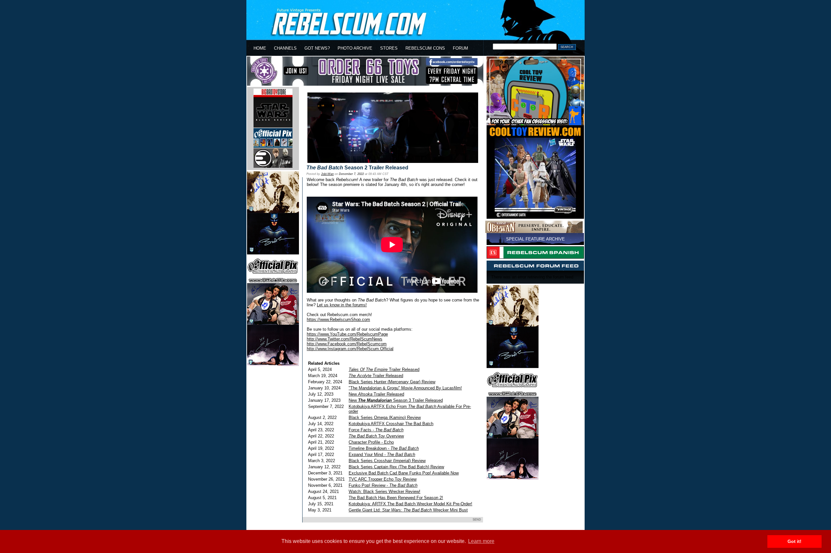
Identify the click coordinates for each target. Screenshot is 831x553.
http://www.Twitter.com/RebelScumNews (344, 339)
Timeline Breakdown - (384, 448)
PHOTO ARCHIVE (355, 48)
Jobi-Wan (327, 174)
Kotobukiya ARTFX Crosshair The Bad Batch (391, 423)
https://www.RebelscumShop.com (338, 319)
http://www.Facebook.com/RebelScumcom (347, 343)
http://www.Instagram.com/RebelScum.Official (350, 348)
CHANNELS (285, 48)
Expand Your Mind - (382, 454)
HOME (260, 48)
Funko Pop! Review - (383, 485)
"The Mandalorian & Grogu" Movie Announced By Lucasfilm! (405, 388)
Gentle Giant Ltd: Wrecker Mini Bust (408, 510)
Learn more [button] (481, 541)
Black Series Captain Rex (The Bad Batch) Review (396, 466)
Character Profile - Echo (371, 442)
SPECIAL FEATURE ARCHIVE (535, 239)
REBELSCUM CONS (425, 48)
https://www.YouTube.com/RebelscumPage (347, 334)
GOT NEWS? (317, 48)
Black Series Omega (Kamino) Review (385, 417)
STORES (389, 48)
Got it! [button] (794, 541)
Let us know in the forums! (342, 304)
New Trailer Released (376, 394)
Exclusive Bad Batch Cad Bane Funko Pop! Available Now (404, 473)
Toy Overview (376, 436)
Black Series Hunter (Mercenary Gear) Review (392, 381)
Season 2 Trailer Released (357, 167)
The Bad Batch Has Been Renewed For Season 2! (396, 497)
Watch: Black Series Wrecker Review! (384, 491)
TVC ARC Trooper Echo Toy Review (382, 479)
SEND (477, 519)
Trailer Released (384, 369)
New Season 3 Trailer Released (396, 400)
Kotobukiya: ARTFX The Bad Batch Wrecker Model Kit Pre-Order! (410, 503)
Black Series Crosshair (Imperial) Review (387, 460)
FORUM (460, 48)
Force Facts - (376, 429)
